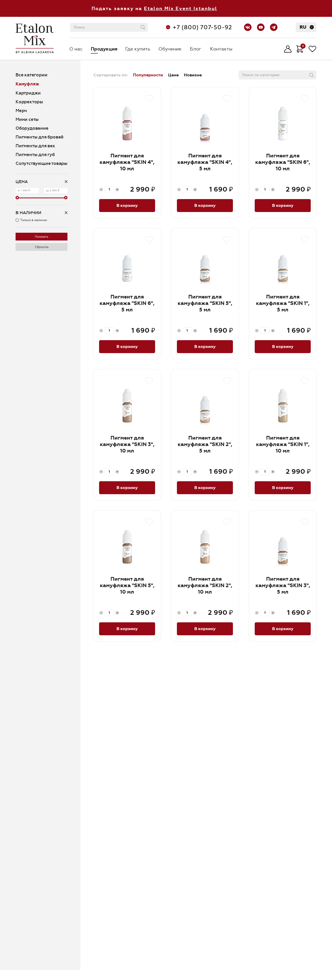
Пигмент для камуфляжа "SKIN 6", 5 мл (127, 303)
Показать (41, 236)
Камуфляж (27, 84)
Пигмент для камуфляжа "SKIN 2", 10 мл (205, 585)
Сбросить (42, 247)
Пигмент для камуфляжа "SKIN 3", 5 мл (282, 585)
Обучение (169, 49)
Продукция (104, 49)
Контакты (221, 49)
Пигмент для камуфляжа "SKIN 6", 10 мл (282, 162)
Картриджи (28, 93)
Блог (195, 49)
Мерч (21, 110)
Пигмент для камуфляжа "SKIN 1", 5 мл (283, 303)
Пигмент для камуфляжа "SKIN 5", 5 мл (205, 303)
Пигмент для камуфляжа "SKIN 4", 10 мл (127, 162)
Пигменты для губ (35, 154)
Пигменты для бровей (40, 137)
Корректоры (29, 101)
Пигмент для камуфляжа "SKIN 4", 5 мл (204, 162)
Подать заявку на (154, 8)
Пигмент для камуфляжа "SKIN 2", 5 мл (205, 444)
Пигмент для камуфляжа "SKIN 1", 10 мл (283, 444)
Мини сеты (27, 119)
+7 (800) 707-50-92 (202, 27)
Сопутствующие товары (41, 163)
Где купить (137, 49)
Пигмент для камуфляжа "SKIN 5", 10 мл (127, 585)
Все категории (31, 74)
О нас (75, 49)
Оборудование (32, 128)
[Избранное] (312, 49)
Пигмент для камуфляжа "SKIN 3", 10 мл (127, 444)
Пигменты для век (35, 145)
